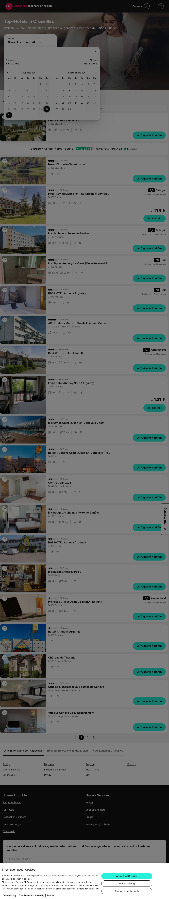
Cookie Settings (127, 883)
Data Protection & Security (32, 895)
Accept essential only (127, 891)
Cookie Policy (9, 895)
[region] (84, 881)
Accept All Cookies (126, 876)
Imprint (50, 895)
